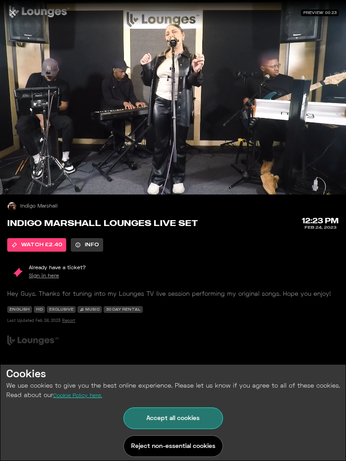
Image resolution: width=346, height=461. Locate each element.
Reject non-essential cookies (173, 446)
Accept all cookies (173, 418)
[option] (36, 245)
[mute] (16, 178)
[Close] (12, 12)
